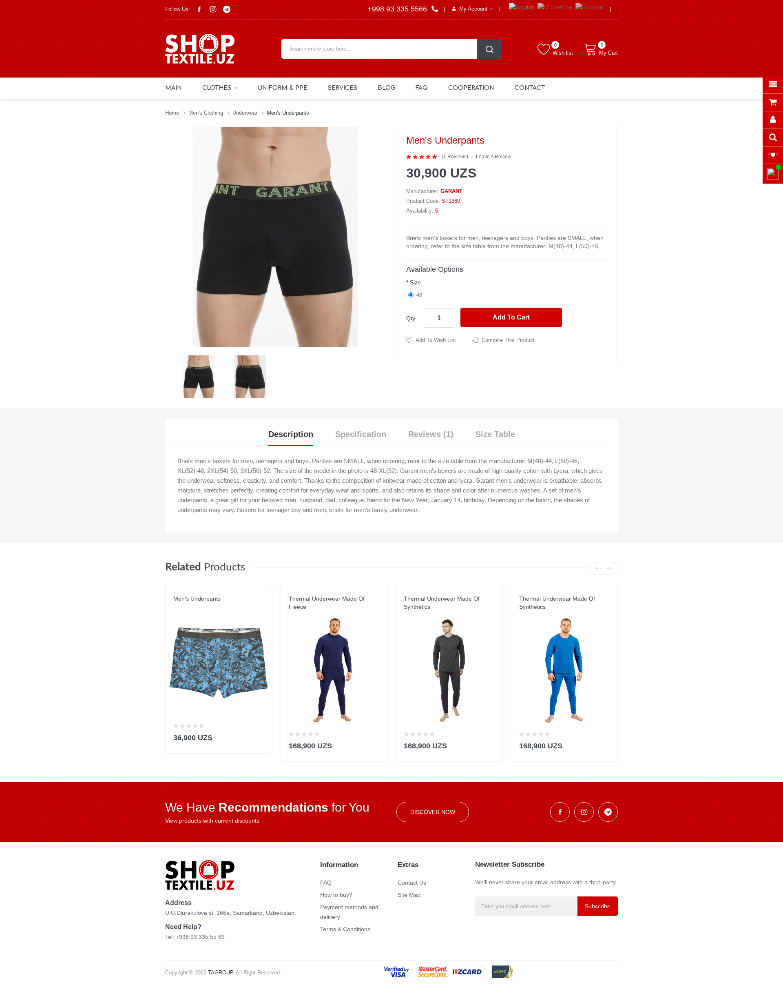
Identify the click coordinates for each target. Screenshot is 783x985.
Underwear (244, 113)
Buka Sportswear (428, 614)
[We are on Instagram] (213, 9)
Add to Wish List (436, 340)
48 (419, 295)
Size (415, 282)
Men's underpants (288, 113)
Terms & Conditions (345, 929)
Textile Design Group (202, 606)
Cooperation (471, 88)
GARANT (451, 191)
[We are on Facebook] (199, 9)
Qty (410, 318)
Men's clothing (205, 113)
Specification (360, 434)
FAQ (422, 88)
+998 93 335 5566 (398, 9)
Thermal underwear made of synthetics (442, 602)
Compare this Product (508, 340)
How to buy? (336, 895)
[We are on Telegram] (227, 9)
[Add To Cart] (261, 736)
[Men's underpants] (198, 376)
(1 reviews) (455, 156)
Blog (386, 88)
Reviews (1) (430, 434)
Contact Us (412, 882)
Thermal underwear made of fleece (327, 602)
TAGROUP (220, 972)
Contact (530, 88)
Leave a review (493, 156)
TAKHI (296, 614)
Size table (495, 434)
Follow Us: (177, 9)
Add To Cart (511, 317)
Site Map (409, 895)
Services (342, 88)
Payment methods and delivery (349, 912)
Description (290, 434)
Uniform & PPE (282, 88)
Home (172, 113)
